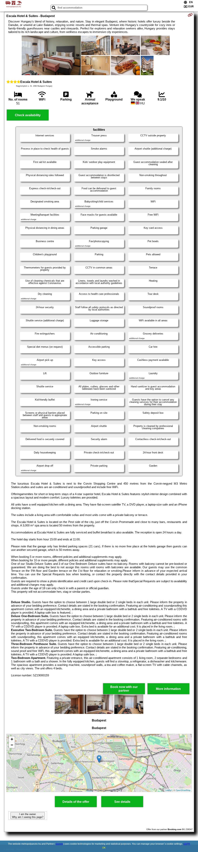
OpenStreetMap (183, 790)
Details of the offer (75, 801)
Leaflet (168, 790)
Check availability (28, 115)
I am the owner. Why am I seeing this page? (27, 815)
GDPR (186, 844)
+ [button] (12, 739)
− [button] (12, 745)
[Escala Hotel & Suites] (51, 56)
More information (168, 688)
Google (59, 844)
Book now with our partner (124, 688)
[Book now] (190, 15)
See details (122, 801)
